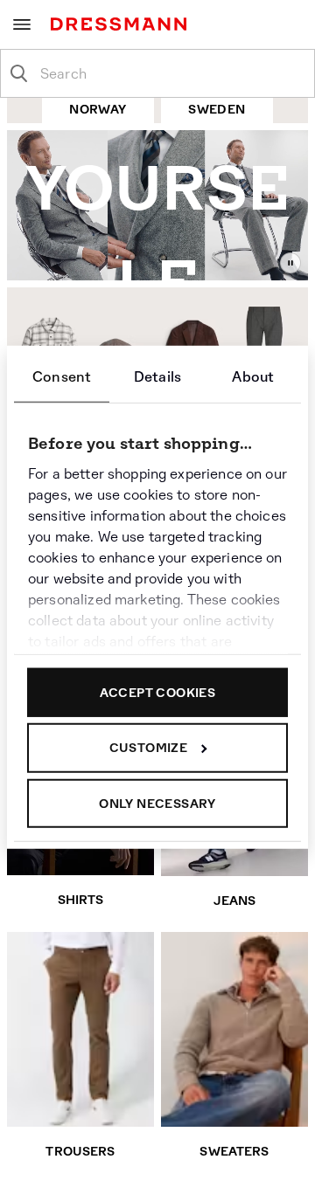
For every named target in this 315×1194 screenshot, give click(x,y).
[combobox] (171, 73)
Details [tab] (157, 376)
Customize (148, 748)
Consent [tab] (61, 376)
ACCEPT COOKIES (158, 692)
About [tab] (253, 376)
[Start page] (122, 24)
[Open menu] (22, 24)
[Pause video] (290, 262)
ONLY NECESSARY (157, 803)
